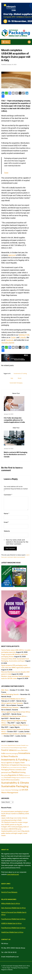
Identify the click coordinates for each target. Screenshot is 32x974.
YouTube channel (7, 343)
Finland (25, 747)
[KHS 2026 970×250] (16, 360)
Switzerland (8, 790)
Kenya (3, 763)
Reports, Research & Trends (23, 777)
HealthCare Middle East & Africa (12, 932)
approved (11, 255)
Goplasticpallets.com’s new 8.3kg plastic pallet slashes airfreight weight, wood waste (15, 833)
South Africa (5, 780)
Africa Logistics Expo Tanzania (12, 703)
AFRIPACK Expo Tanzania (10, 707)
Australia (18, 745)
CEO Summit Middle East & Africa (13, 699)
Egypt (21, 747)
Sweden (3, 790)
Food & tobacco (9, 750)
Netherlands (19, 767)
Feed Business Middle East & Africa (13, 928)
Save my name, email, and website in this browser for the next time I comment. (17, 542)
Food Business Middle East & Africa (13, 919)
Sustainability (15, 780)
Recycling (4, 775)
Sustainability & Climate (15, 782)
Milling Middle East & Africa (10, 903)
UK (23, 790)
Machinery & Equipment (10, 765)
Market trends (10, 767)
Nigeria (25, 767)
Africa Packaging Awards (10, 694)
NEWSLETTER (24, 335)
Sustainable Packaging (16, 383)
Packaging (5, 770)
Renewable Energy (10, 777)
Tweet (6, 173)
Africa (2, 745)
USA (26, 789)
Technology (15, 790)
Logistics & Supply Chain (15, 763)
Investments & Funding (20, 373)
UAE (20, 790)
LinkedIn (22, 337)
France (19, 750)
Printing (22, 772)
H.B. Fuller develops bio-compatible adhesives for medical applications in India (14, 420)
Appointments (12, 745)
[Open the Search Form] (29, 42)
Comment (8, 495)
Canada (23, 745)
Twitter (13, 337)
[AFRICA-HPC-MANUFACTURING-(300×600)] (14, 641)
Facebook (9, 340)
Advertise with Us (7, 888)
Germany (24, 750)
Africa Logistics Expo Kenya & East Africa (15, 712)
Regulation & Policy (16, 775)
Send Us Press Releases (9, 892)
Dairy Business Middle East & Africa (13, 908)
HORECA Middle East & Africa (11, 923)
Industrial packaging (11, 753)
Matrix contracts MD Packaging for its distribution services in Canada (15, 454)
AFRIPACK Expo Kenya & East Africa (13, 716)
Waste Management (9, 792)
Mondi (19, 378)
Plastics (15, 772)
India (3, 753)
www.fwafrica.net (13, 874)
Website (7, 531)
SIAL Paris (4, 690)
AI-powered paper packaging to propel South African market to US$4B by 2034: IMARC (15, 813)
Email (6, 522)
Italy (12, 378)
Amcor (6, 745)
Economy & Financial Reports (11, 747)
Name (6, 514)
